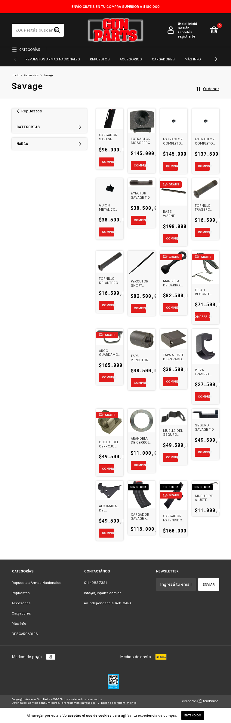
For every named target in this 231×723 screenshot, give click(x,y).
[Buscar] (57, 30)
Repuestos (100, 59)
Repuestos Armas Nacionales (53, 59)
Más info (193, 59)
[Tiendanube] (200, 701)
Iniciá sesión (187, 26)
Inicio (15, 75)
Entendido (192, 715)
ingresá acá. (88, 703)
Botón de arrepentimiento (118, 703)
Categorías (29, 49)
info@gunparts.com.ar (102, 593)
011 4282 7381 (95, 583)
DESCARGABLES (25, 634)
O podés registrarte (186, 34)
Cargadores (163, 59)
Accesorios (131, 59)
